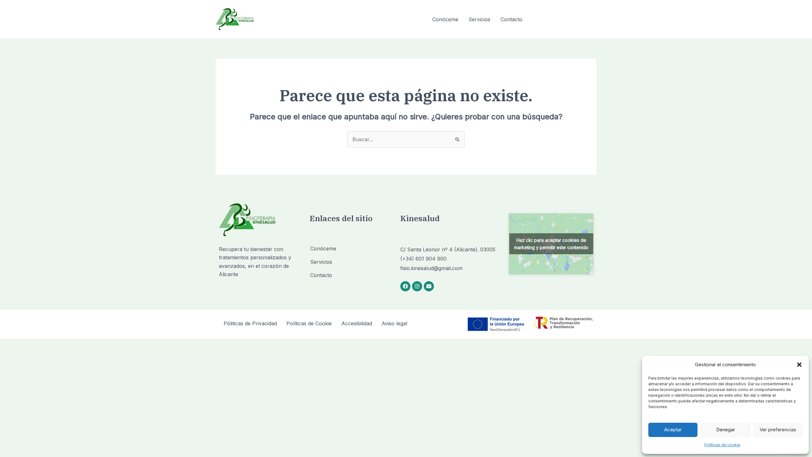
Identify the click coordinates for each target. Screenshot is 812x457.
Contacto (511, 19)
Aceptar (673, 430)
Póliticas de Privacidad (250, 323)
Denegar (725, 430)
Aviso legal (394, 323)
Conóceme (445, 19)
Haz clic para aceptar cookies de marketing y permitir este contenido (551, 243)
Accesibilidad (356, 323)
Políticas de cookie (722, 444)
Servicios (479, 19)
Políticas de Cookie (309, 323)
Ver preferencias (778, 430)
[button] (799, 364)
